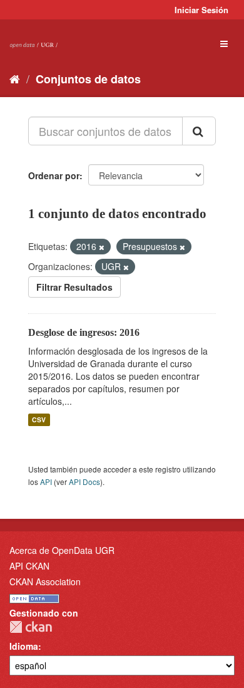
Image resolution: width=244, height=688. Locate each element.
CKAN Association (45, 581)
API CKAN (29, 566)
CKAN (30, 626)
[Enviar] (199, 131)
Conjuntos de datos (88, 79)
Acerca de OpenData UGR (61, 550)
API (46, 481)
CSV (39, 419)
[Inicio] (14, 78)
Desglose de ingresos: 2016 (84, 332)
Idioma (23, 646)
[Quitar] (101, 247)
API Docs (84, 481)
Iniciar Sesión (201, 10)
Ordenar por (53, 175)
